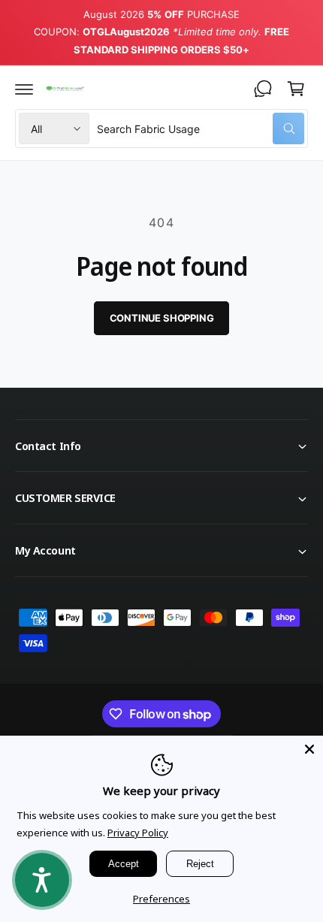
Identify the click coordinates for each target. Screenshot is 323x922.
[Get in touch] (262, 88)
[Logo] (65, 88)
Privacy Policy (137, 832)
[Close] (309, 749)
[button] (24, 88)
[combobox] (200, 128)
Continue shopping (162, 318)
